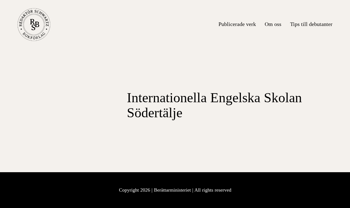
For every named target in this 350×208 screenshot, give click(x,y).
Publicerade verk (237, 24)
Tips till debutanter (311, 24)
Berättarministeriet (173, 190)
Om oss (273, 24)
